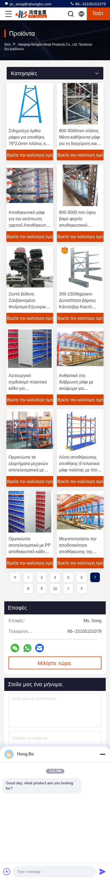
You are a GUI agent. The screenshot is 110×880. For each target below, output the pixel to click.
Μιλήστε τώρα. (55, 663)
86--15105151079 (90, 4)
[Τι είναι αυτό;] (27, 648)
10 (55, 588)
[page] (15, 577)
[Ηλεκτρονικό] (39, 648)
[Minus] (102, 754)
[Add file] (7, 871)
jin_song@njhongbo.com (31, 4)
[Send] (102, 871)
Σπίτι (7, 44)
